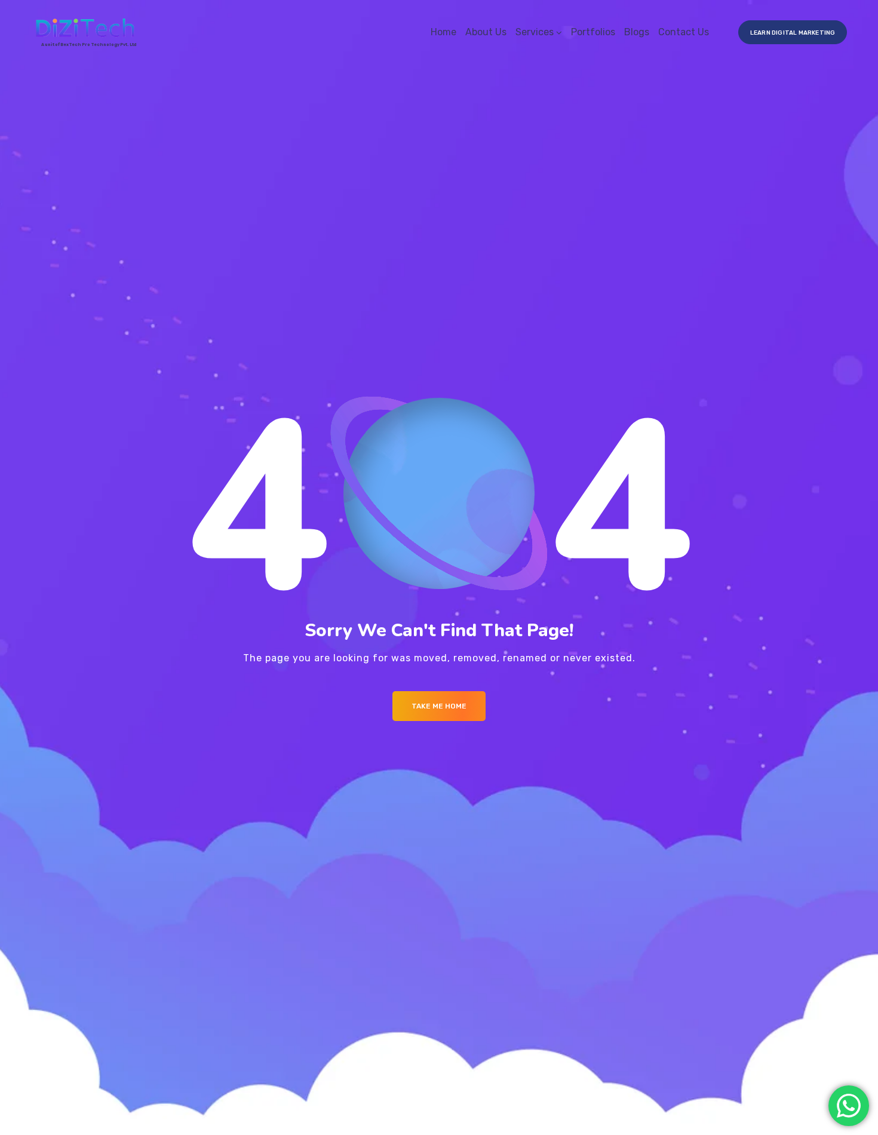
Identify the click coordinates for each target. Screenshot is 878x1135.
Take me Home (439, 706)
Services (534, 32)
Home (443, 32)
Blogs (636, 32)
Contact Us (683, 32)
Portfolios (593, 32)
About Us (485, 32)
